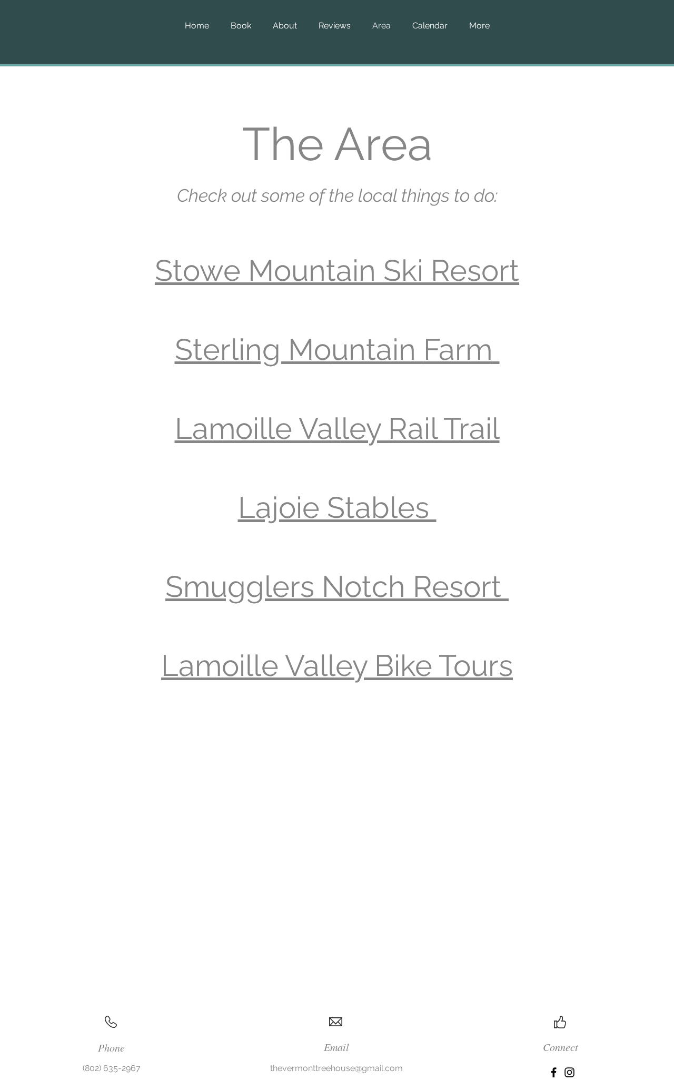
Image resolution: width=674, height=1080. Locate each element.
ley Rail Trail (420, 428)
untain (377, 349)
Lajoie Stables (337, 507)
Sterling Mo (253, 349)
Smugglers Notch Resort (337, 586)
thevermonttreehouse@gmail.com (336, 1068)
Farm (457, 349)
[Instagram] (569, 1072)
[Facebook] (553, 1072)
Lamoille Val (258, 428)
